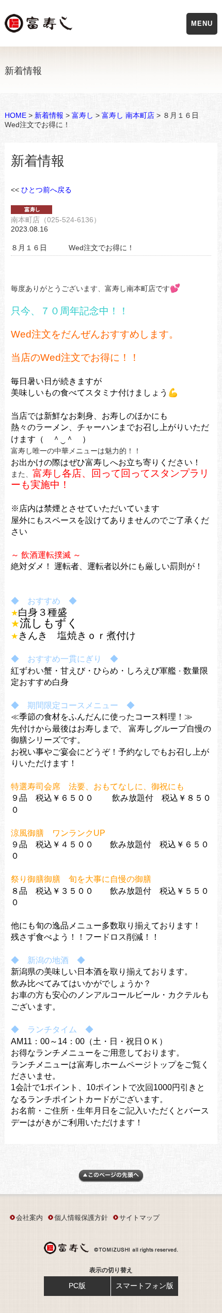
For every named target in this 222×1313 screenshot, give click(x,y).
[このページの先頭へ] (111, 1179)
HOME (15, 115)
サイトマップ (139, 1218)
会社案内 (29, 1218)
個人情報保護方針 (81, 1218)
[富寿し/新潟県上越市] (39, 25)
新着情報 (49, 115)
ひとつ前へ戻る (46, 190)
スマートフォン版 (144, 1285)
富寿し (82, 115)
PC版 (77, 1285)
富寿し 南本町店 (128, 115)
